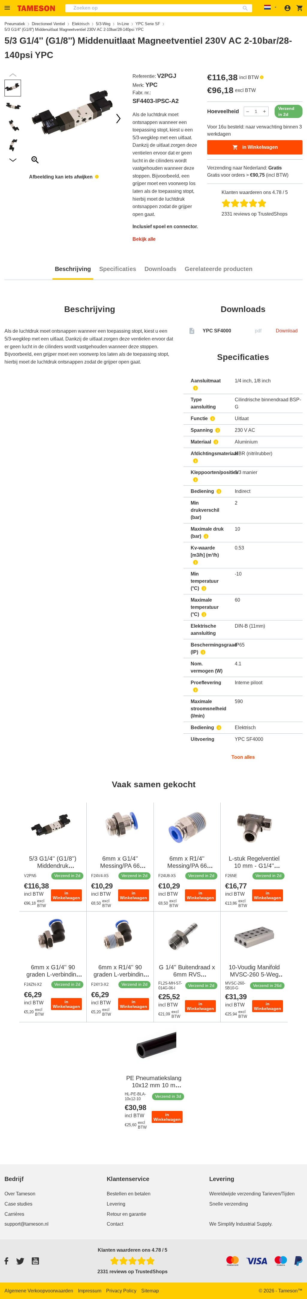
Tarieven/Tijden (278, 1193)
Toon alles (243, 757)
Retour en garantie (126, 1214)
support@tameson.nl (26, 1224)
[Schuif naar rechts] (35, 118)
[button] (8, 7)
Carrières (14, 1214)
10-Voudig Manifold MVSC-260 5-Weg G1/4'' (254, 974)
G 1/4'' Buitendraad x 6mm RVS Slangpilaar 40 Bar (187, 974)
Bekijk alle (144, 239)
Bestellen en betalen (129, 1193)
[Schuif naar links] (118, 118)
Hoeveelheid (223, 111)
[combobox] (158, 8)
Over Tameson (19, 1193)
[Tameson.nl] (36, 8)
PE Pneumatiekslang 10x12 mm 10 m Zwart (153, 1085)
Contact (115, 1224)
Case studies (18, 1203)
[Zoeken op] (246, 8)
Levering (116, 1203)
